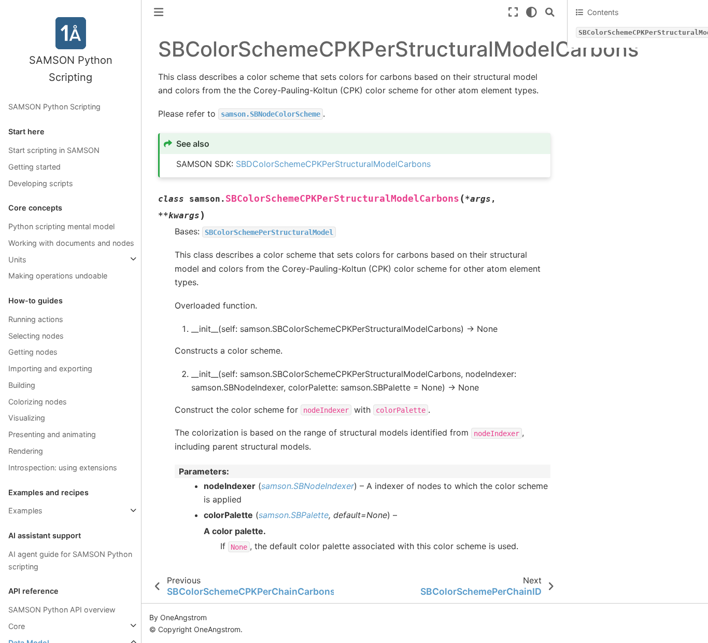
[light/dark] (531, 12)
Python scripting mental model (61, 226)
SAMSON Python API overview (62, 609)
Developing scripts (40, 182)
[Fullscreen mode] (513, 12)
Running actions (35, 318)
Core (16, 625)
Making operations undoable (57, 275)
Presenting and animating (52, 434)
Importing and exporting (50, 368)
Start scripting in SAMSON (54, 150)
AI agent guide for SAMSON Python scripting (70, 559)
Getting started (34, 166)
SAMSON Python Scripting (54, 106)
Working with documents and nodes (71, 242)
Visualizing (26, 417)
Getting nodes (33, 351)
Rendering (25, 450)
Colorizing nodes (37, 401)
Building (21, 384)
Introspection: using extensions (62, 467)
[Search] (550, 12)
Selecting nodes (36, 335)
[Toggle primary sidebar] (158, 12)
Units (17, 259)
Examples (25, 510)
